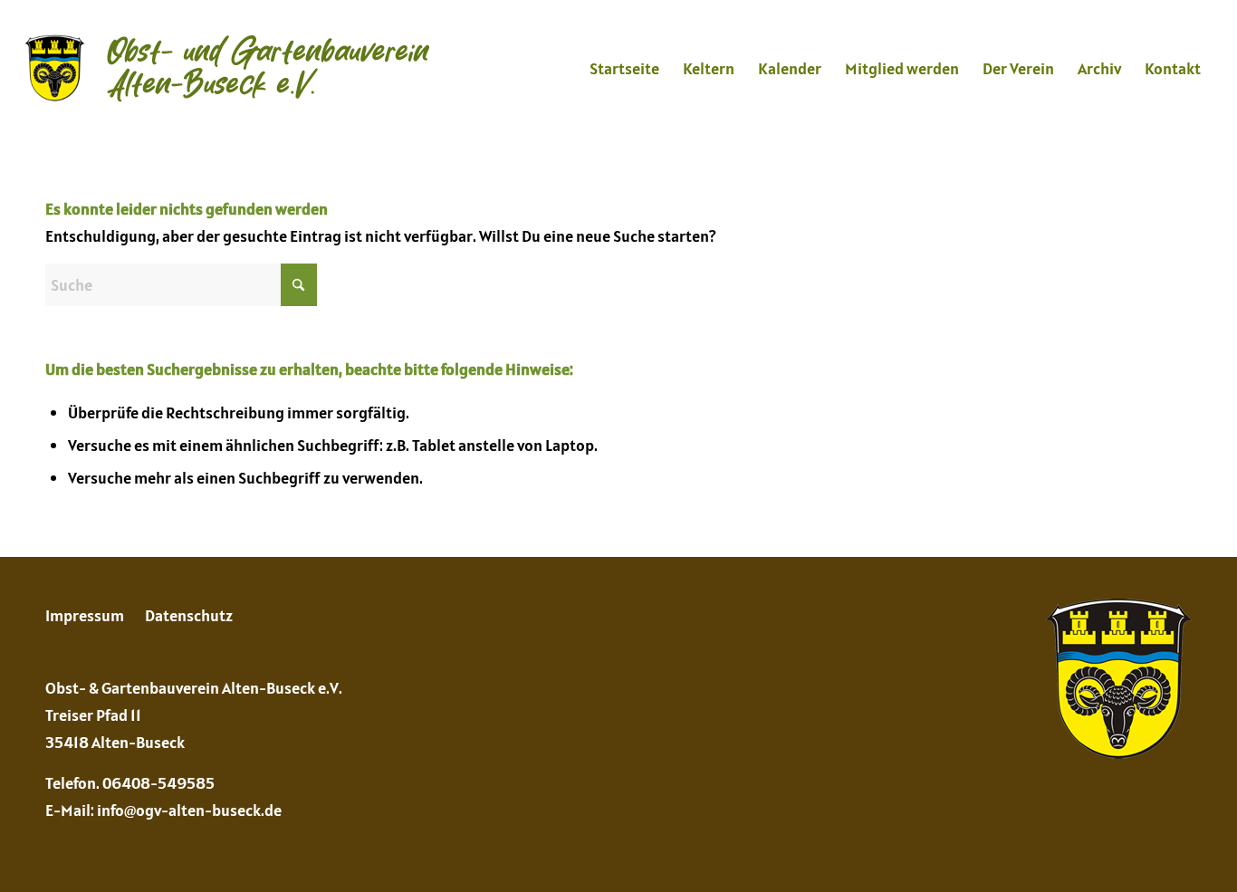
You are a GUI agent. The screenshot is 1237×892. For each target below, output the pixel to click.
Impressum (84, 615)
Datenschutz (189, 615)
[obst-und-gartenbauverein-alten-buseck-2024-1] (226, 69)
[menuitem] (624, 69)
